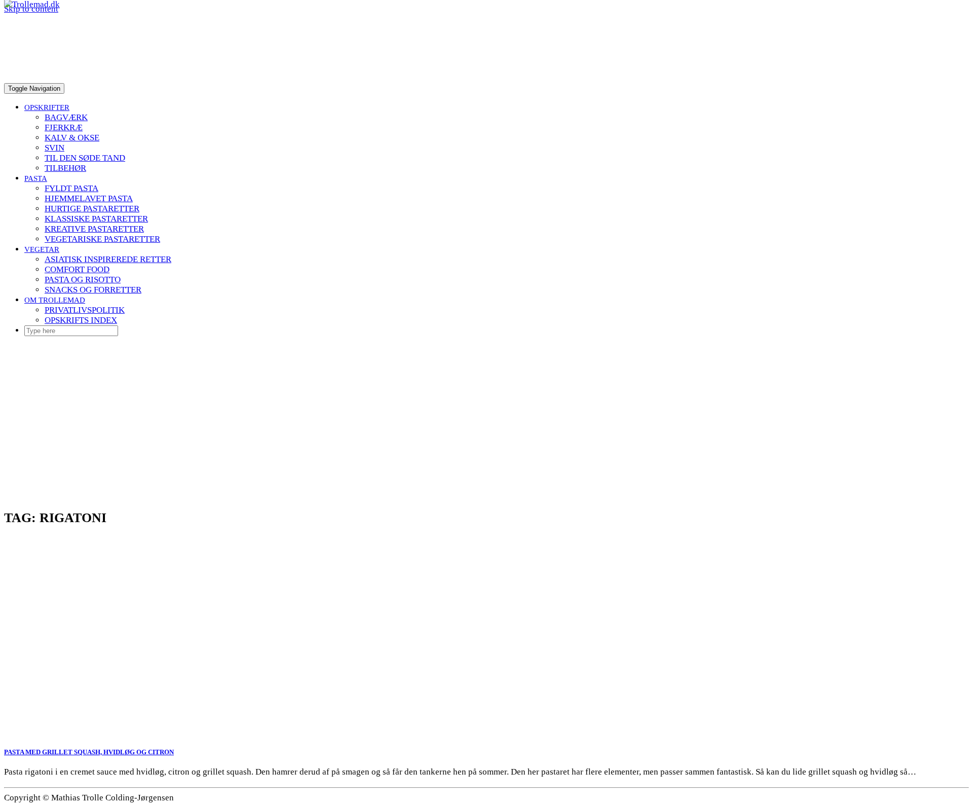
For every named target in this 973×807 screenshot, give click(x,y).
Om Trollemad (54, 300)
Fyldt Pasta (71, 188)
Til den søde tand (85, 158)
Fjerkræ (64, 127)
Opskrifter (46, 107)
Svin (54, 148)
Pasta (35, 178)
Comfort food (77, 269)
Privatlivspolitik (85, 310)
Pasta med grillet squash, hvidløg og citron (89, 752)
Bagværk (66, 117)
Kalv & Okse (72, 137)
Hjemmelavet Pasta (89, 198)
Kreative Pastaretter (94, 229)
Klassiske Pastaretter (96, 219)
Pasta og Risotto (83, 279)
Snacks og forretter (93, 290)
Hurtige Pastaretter (92, 208)
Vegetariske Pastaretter (102, 239)
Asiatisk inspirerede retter (108, 259)
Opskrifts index (81, 320)
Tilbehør (65, 168)
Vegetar (41, 249)
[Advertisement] (486, 416)
